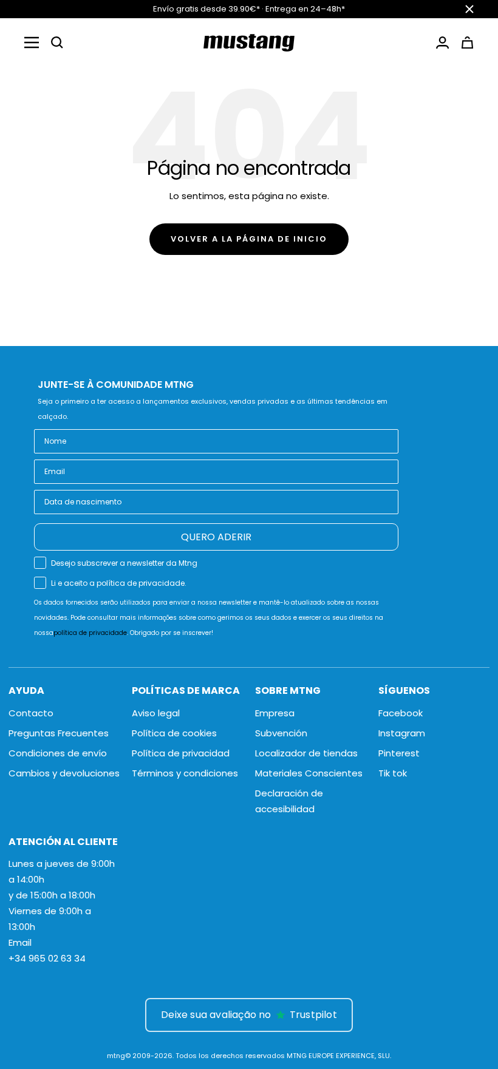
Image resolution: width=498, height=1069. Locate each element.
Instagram (401, 733)
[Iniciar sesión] (442, 42)
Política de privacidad (181, 753)
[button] (57, 42)
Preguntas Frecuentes (59, 733)
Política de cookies (174, 733)
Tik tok (392, 773)
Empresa (275, 713)
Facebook (400, 713)
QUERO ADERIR (216, 537)
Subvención (281, 733)
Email (20, 942)
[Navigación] (31, 42)
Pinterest (399, 753)
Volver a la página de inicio (249, 239)
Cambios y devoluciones (64, 773)
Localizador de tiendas (306, 753)
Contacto (31, 713)
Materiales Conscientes (309, 773)
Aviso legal (156, 713)
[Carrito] (467, 42)
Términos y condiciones (185, 773)
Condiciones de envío (58, 753)
